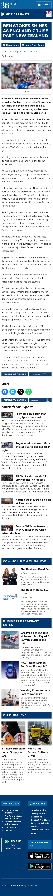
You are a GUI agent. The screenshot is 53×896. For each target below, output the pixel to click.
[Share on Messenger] (12, 392)
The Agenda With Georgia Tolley (13, 817)
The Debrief (10, 827)
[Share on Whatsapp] (28, 392)
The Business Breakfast (11, 811)
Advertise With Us (40, 823)
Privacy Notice (38, 813)
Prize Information (40, 830)
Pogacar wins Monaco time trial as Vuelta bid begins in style (25, 447)
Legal (34, 833)
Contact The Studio (40, 820)
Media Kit (35, 826)
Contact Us (36, 817)
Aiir (18, 886)
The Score (9, 831)
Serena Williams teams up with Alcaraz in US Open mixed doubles (25, 530)
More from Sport (35, 45)
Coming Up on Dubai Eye (24, 561)
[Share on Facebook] (4, 392)
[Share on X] (20, 392)
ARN (10, 886)
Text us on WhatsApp (13, 845)
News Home (12, 45)
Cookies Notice (38, 810)
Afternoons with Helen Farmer (12, 823)
